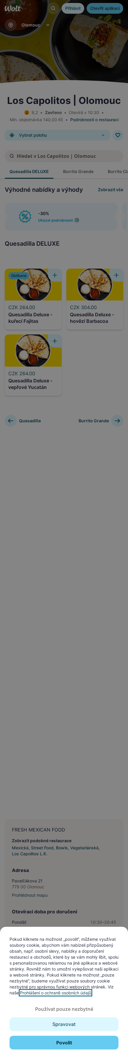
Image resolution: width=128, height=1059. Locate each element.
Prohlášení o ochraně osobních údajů (55, 992)
